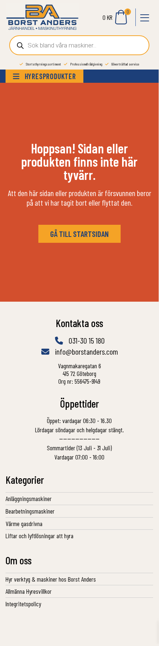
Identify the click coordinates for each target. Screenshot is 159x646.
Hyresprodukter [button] (49, 76)
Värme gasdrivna (24, 523)
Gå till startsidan (79, 233)
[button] (144, 17)
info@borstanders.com (85, 351)
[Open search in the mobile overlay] (79, 45)
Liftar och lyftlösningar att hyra (39, 536)
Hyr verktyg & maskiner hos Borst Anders (51, 579)
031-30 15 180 (86, 340)
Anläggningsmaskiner (29, 498)
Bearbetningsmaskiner (30, 511)
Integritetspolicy (23, 604)
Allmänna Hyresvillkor (29, 591)
